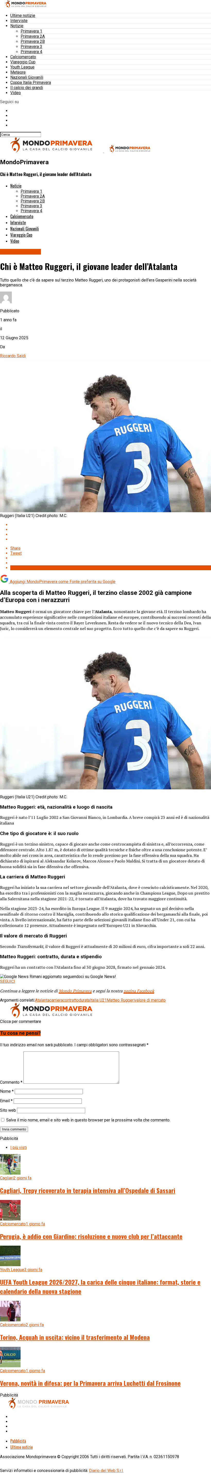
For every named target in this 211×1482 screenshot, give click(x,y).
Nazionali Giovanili (26, 77)
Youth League (22, 67)
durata (84, 1000)
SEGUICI (7, 981)
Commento (11, 1082)
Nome (7, 1091)
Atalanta (42, 1000)
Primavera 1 (31, 31)
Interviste (19, 20)
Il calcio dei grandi (26, 87)
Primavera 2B (33, 41)
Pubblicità (18, 1441)
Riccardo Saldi (13, 355)
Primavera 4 (31, 51)
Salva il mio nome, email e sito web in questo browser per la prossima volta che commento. (88, 1120)
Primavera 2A (33, 36)
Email (6, 1100)
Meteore (18, 72)
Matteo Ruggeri (121, 1000)
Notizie (16, 25)
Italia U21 (98, 1000)
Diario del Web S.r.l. (106, 1470)
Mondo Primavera (75, 991)
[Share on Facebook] (110, 524)
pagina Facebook (139, 991)
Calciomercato (23, 56)
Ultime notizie (22, 15)
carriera (56, 1000)
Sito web (8, 1110)
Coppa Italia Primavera (30, 82)
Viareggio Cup (23, 62)
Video (15, 92)
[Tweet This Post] (110, 529)
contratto (71, 1000)
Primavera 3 (31, 46)
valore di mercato (150, 1000)
